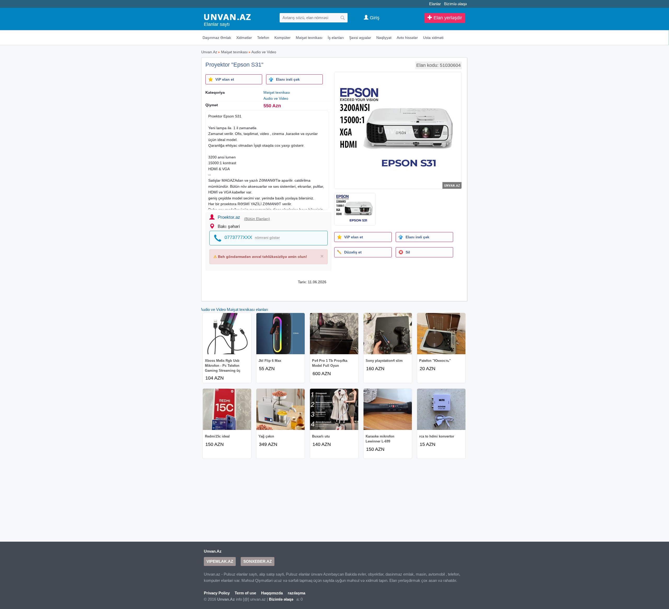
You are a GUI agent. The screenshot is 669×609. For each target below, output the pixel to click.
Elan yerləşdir (447, 17)
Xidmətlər (244, 38)
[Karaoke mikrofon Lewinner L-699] (388, 409)
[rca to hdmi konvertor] (441, 409)
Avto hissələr (407, 38)
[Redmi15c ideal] (227, 409)
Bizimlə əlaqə (455, 4)
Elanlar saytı (217, 24)
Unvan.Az (209, 52)
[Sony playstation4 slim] (388, 333)
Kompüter (282, 38)
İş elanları (336, 38)
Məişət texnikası (309, 38)
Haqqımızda (272, 593)
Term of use (245, 593)
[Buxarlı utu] (334, 409)
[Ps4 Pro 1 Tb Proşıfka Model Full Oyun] (334, 333)
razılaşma (296, 593)
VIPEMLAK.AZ (219, 561)
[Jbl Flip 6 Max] (280, 333)
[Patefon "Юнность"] (441, 333)
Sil (408, 252)
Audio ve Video (263, 52)
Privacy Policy (217, 593)
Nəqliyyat (383, 38)
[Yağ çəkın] (280, 409)
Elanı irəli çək (288, 79)
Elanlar (435, 4)
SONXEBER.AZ (257, 561)
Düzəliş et (353, 252)
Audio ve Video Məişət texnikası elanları (234, 309)
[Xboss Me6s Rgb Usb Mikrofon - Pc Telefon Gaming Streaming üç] (227, 333)
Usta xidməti (433, 38)
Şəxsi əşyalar (360, 38)
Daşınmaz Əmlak (217, 38)
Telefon (263, 38)
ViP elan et (224, 79)
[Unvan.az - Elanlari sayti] (227, 16)
